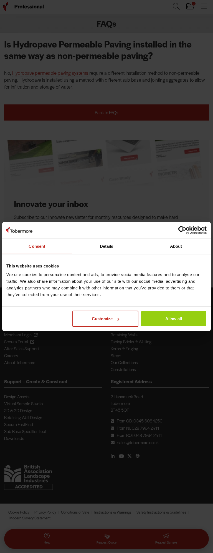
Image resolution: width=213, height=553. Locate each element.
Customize (102, 318)
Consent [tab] (37, 246)
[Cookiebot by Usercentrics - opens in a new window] (182, 230)
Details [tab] (106, 246)
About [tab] (176, 246)
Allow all (173, 318)
